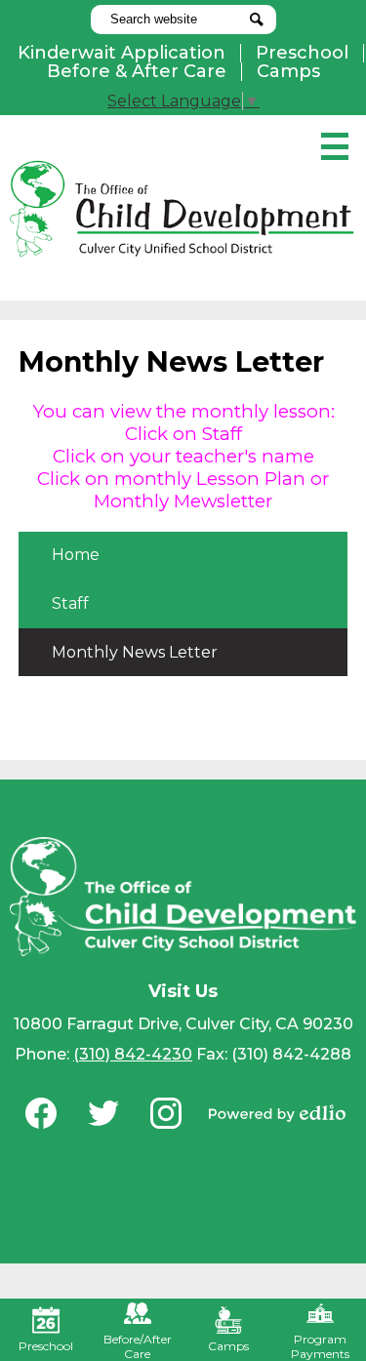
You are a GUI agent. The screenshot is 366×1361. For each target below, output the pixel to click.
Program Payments (320, 1346)
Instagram (165, 1113)
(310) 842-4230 (132, 1054)
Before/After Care (137, 1346)
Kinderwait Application (121, 52)
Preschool (302, 52)
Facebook (41, 1113)
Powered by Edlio (277, 1113)
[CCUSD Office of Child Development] (183, 208)
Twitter (103, 1113)
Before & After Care (136, 71)
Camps (288, 71)
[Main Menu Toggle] (334, 146)
